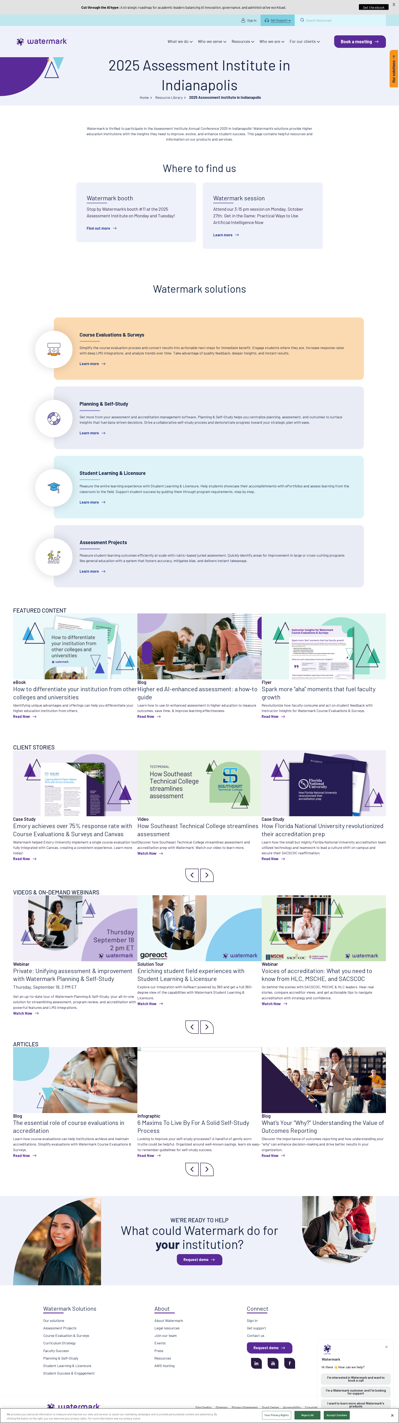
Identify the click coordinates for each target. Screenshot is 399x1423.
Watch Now (146, 853)
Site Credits (203, 1407)
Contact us (255, 1335)
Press (158, 1350)
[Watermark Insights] (42, 42)
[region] (199, 1415)
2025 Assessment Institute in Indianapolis (199, 74)
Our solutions (53, 1320)
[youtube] (273, 1363)
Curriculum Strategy (59, 1343)
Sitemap (222, 1407)
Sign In (251, 20)
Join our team (165, 1335)
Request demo (195, 1259)
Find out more (98, 228)
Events (160, 1343)
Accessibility (292, 1407)
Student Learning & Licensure (67, 1365)
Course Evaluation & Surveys (66, 1335)
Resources (162, 1358)
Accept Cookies (336, 1415)
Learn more (223, 235)
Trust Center (270, 1407)
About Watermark (168, 1320)
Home (144, 97)
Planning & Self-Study (60, 1358)
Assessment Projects (59, 1328)
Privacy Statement (245, 1407)
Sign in (252, 1320)
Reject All (307, 1415)
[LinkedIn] (256, 1363)
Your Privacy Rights (276, 1415)
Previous (192, 875)
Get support (256, 1328)
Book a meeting (356, 41)
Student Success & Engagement (69, 1373)
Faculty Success (56, 1350)
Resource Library (169, 97)
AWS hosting (164, 1365)
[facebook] (289, 1363)
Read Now (21, 716)
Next (207, 875)
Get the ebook (373, 7)
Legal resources (167, 1328)
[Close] (392, 1415)
